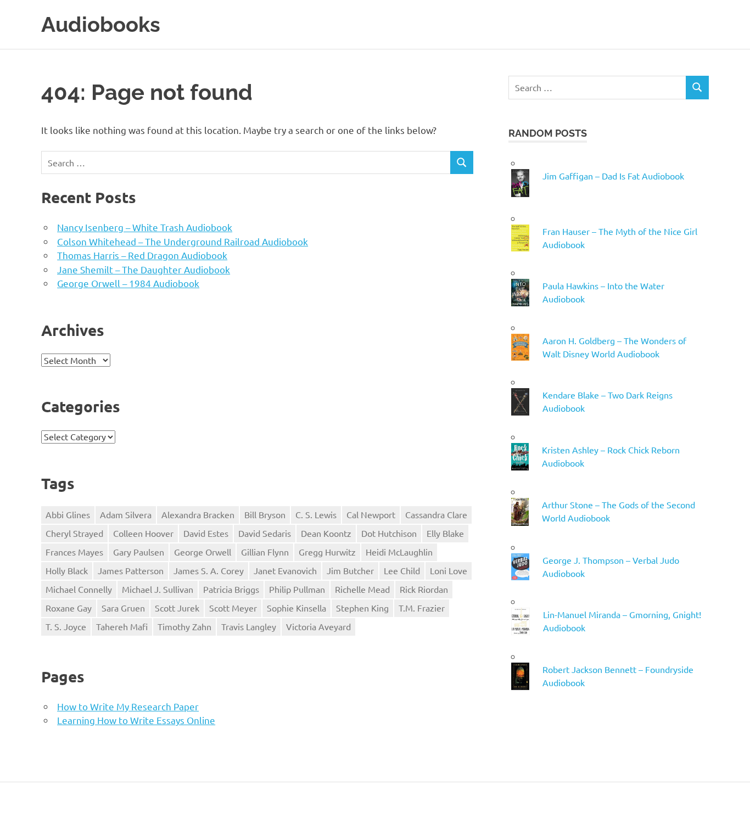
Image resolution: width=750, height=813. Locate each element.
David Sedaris (264, 533)
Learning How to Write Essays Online (136, 720)
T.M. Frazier (422, 607)
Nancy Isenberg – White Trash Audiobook (144, 227)
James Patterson (131, 570)
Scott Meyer (233, 607)
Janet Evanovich (285, 570)
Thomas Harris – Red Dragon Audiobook (142, 255)
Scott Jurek (177, 607)
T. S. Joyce (66, 626)
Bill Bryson (265, 514)
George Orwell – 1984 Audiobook (128, 283)
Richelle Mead (362, 589)
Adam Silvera (126, 514)
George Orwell (202, 551)
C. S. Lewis (316, 514)
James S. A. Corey (208, 570)
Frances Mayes (74, 551)
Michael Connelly (79, 589)
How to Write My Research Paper (128, 706)
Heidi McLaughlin (399, 551)
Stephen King (362, 607)
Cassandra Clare (436, 514)
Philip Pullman (297, 589)
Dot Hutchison (389, 533)
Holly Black (67, 570)
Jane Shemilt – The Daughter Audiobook (143, 269)
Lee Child (402, 570)
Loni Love (448, 570)
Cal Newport (370, 514)
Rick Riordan (424, 589)
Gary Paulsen (138, 551)
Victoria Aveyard (318, 626)
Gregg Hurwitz (327, 551)
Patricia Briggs (231, 589)
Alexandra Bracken (197, 514)
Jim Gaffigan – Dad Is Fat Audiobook (613, 175)
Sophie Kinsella (296, 607)
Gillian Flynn (265, 551)
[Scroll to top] (730, 793)
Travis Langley (248, 626)
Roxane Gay (69, 607)
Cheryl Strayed (74, 533)
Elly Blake (445, 533)
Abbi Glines (68, 514)
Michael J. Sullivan (157, 589)
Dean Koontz (326, 533)
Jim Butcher (350, 570)
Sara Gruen (123, 607)
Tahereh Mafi (122, 626)
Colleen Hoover (143, 533)
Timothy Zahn (184, 626)
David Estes (205, 533)
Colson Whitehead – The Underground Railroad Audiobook (182, 241)
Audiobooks (100, 24)
